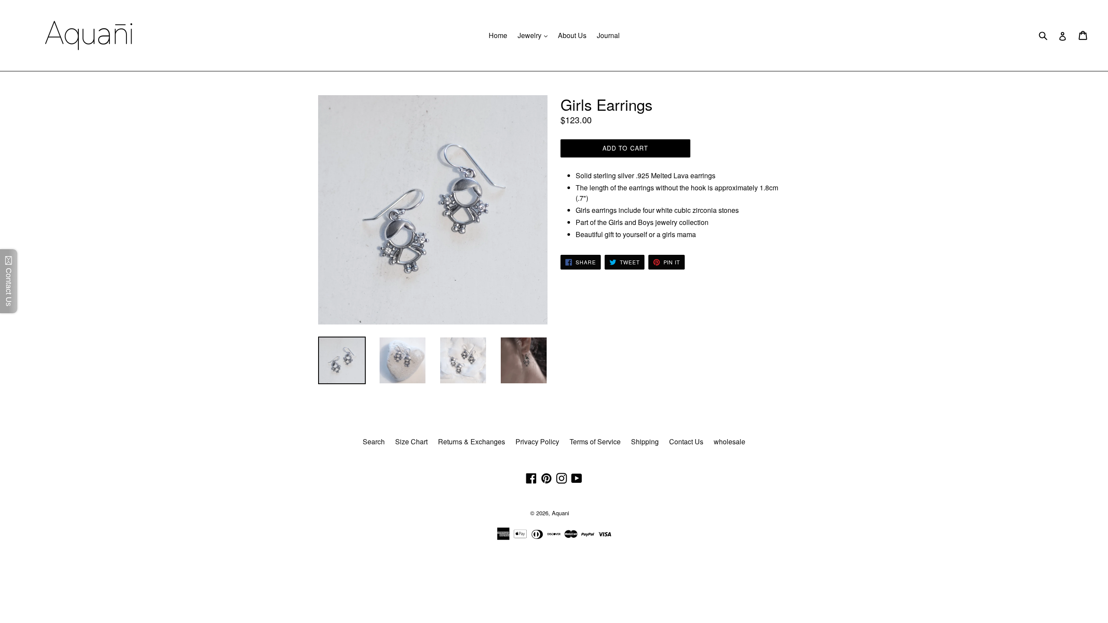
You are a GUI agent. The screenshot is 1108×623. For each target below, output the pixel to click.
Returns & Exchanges (471, 441)
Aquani (560, 513)
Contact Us (686, 441)
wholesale (729, 441)
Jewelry (535, 35)
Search (374, 441)
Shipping (645, 441)
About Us (572, 35)
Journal (608, 35)
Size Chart (411, 441)
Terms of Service (595, 441)
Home (498, 35)
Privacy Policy (537, 441)
